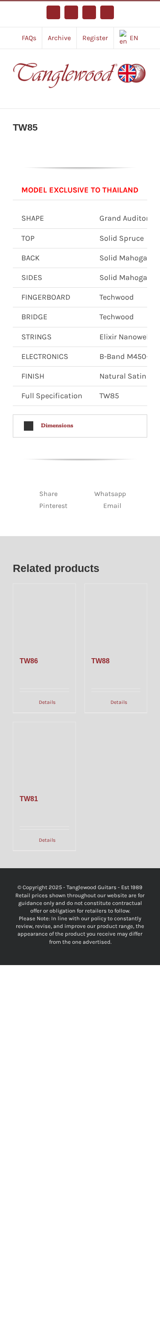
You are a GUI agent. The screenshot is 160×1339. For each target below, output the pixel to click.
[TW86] (44, 615)
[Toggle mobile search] (128, 95)
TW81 (29, 798)
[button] (80, 426)
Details (47, 702)
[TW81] (44, 753)
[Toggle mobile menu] (143, 95)
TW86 (29, 661)
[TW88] (116, 615)
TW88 (100, 661)
